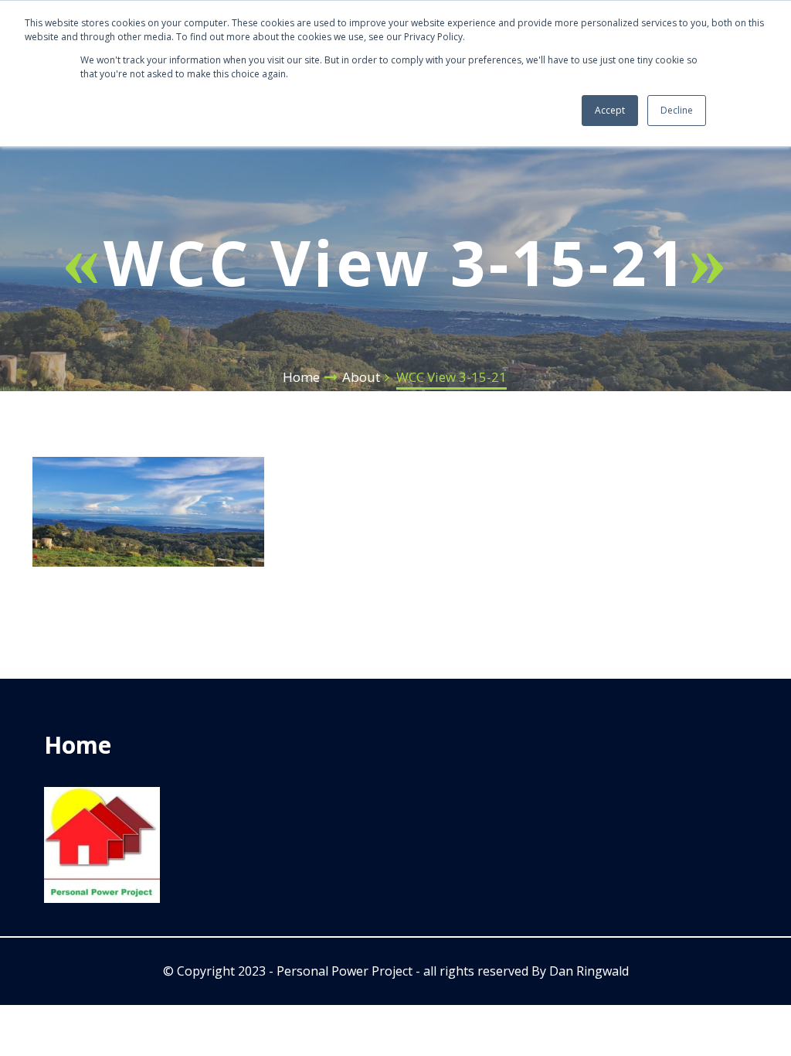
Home (301, 377)
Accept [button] (610, 110)
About (361, 377)
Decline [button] (676, 110)
